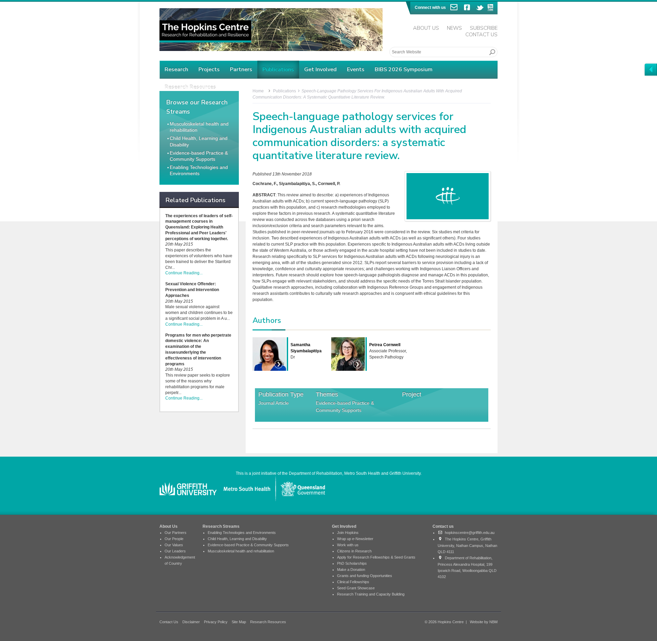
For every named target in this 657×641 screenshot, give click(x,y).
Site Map (239, 622)
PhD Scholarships (352, 563)
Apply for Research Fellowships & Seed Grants (376, 557)
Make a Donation (351, 569)
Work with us (348, 545)
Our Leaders (175, 551)
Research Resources (268, 622)
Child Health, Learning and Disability (237, 539)
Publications (278, 69)
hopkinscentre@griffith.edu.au (468, 533)
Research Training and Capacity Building (370, 594)
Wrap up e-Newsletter (355, 539)
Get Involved (320, 69)
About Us (426, 28)
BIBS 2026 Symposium (404, 69)
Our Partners (175, 533)
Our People (174, 539)
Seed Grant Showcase (356, 588)
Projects (209, 69)
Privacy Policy (216, 622)
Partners (241, 69)
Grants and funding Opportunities (364, 576)
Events (355, 69)
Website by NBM (484, 622)
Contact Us (481, 34)
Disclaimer (191, 622)
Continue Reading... (184, 273)
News (454, 28)
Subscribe (484, 28)
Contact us (443, 526)
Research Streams (221, 526)
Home (258, 91)
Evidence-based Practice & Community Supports (345, 406)
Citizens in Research (354, 551)
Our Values (174, 545)
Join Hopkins (348, 533)
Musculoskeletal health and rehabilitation (241, 551)
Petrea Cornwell (384, 344)
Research (176, 69)
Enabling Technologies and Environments (242, 533)
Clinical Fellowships (353, 582)
